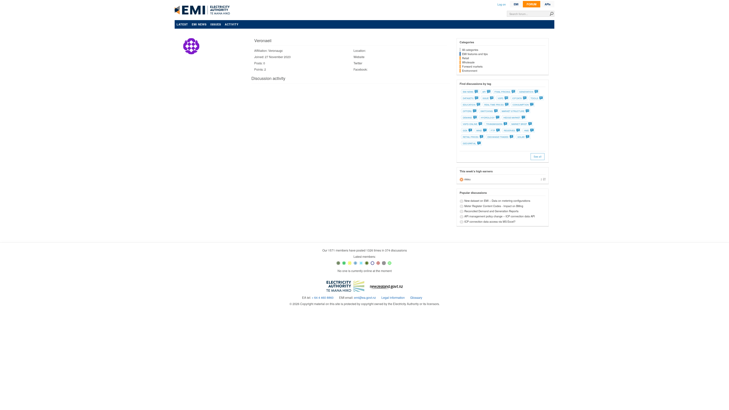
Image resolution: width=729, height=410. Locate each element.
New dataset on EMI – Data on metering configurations (497, 201)
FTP (495, 130)
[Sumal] (355, 263)
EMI (516, 4)
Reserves (511, 130)
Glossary (416, 298)
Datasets (470, 98)
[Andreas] (378, 263)
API (486, 91)
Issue (488, 98)
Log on (501, 4)
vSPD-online (472, 123)
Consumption (523, 104)
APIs (548, 4)
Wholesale (468, 62)
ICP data (519, 98)
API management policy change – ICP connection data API (499, 216)
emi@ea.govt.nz (365, 298)
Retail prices (472, 136)
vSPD (502, 98)
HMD (528, 130)
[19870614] (344, 263)
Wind (481, 130)
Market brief (521, 123)
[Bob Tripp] (389, 263)
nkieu (467, 179)
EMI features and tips (475, 54)
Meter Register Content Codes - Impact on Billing (493, 206)
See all (537, 156)
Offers (469, 111)
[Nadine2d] (361, 263)
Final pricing (504, 91)
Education (471, 104)
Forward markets (472, 66)
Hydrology (490, 117)
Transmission (496, 123)
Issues (215, 24)
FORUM (531, 4)
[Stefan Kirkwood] (338, 263)
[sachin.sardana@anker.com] (384, 263)
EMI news (199, 24)
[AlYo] (350, 263)
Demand (469, 117)
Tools (536, 98)
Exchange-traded (500, 136)
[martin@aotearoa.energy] (367, 263)
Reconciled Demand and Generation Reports (491, 211)
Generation (528, 91)
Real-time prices (496, 104)
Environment (469, 71)
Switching (488, 111)
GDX (467, 130)
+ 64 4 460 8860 (323, 298)
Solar (523, 136)
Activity (231, 24)
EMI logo (203, 10)
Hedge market (513, 117)
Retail (465, 58)
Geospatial (471, 143)
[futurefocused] (372, 263)
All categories (470, 50)
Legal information (393, 298)
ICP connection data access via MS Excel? (489, 221)
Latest (182, 24)
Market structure (515, 111)
